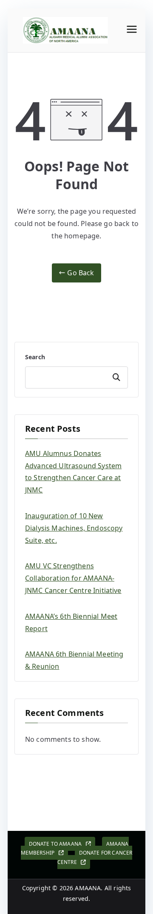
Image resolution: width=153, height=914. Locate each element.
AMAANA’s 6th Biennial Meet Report (71, 622)
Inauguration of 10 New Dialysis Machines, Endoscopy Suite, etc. (73, 528)
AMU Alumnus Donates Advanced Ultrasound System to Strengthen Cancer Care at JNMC (73, 472)
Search (35, 357)
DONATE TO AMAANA (57, 843)
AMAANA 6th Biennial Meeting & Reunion (74, 660)
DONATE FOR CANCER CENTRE (95, 857)
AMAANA (88, 888)
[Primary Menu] (132, 30)
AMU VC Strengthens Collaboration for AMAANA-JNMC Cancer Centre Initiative (73, 578)
